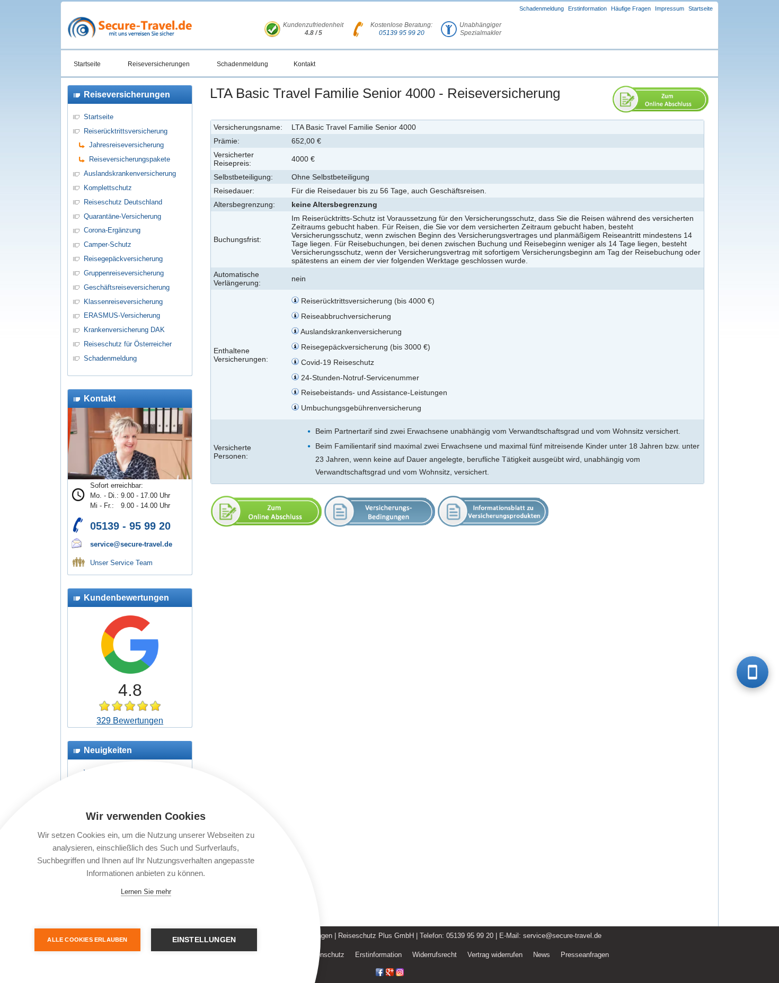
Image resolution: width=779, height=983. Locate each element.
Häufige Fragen (631, 8)
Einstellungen (204, 940)
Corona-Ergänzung (112, 230)
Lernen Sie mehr (146, 892)
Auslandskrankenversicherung (130, 173)
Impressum (669, 8)
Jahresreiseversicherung (126, 145)
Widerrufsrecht (434, 955)
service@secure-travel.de (131, 544)
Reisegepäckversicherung (123, 259)
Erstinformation (587, 8)
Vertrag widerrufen (495, 955)
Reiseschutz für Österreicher (128, 344)
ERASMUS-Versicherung (122, 315)
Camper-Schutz (107, 244)
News (541, 955)
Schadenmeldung (541, 8)
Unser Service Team (121, 563)
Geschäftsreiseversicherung (127, 287)
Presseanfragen (585, 955)
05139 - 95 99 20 (130, 526)
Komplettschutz (108, 188)
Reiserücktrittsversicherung (125, 131)
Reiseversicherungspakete (129, 159)
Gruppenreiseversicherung (124, 273)
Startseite (700, 8)
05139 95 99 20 (401, 33)
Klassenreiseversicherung (123, 302)
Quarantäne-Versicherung (122, 216)
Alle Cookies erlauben (87, 939)
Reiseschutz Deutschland (123, 202)
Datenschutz (325, 955)
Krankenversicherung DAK (124, 330)
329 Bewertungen (129, 720)
